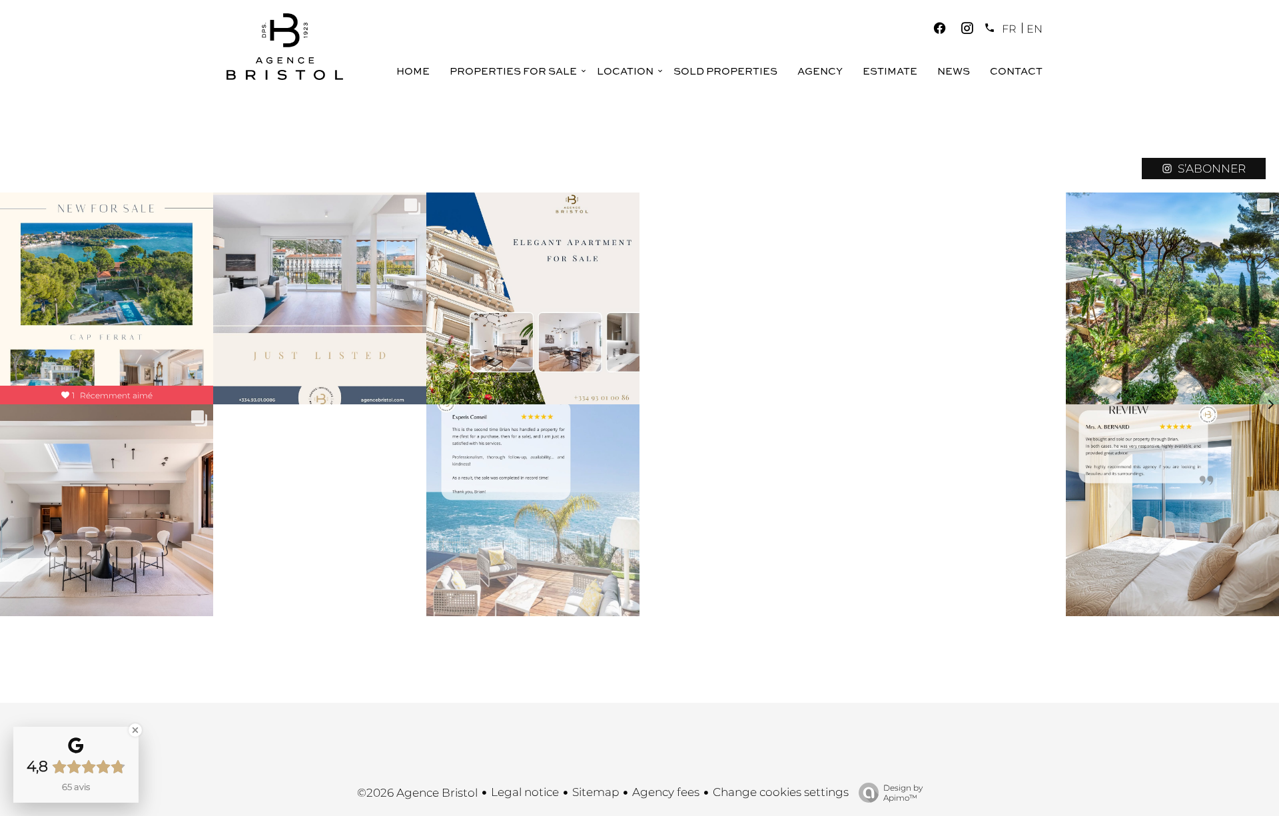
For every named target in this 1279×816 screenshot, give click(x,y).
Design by (903, 793)
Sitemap (595, 792)
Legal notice (525, 792)
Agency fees (665, 792)
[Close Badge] (135, 730)
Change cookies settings (781, 792)
